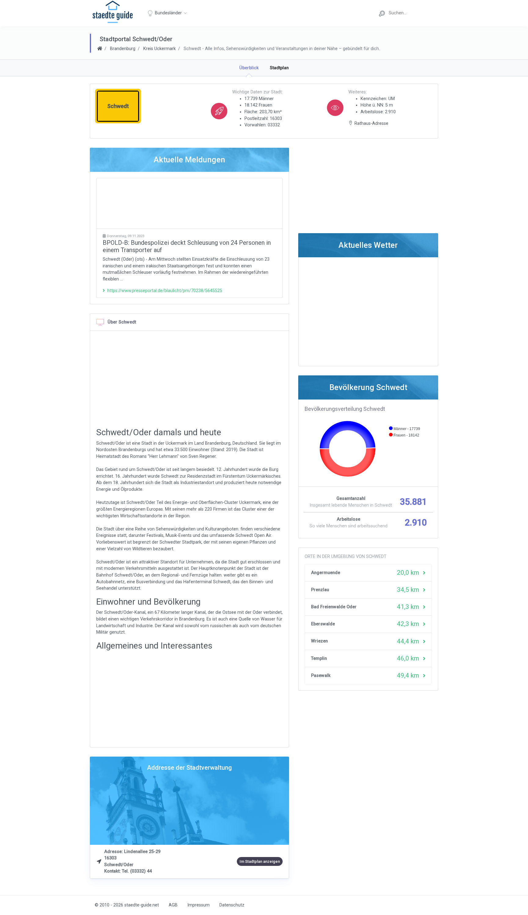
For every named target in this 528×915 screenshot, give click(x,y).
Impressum (198, 905)
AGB (173, 905)
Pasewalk (321, 675)
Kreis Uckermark (159, 48)
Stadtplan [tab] (279, 68)
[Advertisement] (189, 203)
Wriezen (319, 641)
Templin (319, 658)
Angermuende (325, 572)
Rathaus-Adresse (371, 123)
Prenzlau (320, 589)
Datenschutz (231, 905)
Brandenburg (122, 48)
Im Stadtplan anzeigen (260, 861)
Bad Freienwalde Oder (334, 606)
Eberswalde (323, 624)
